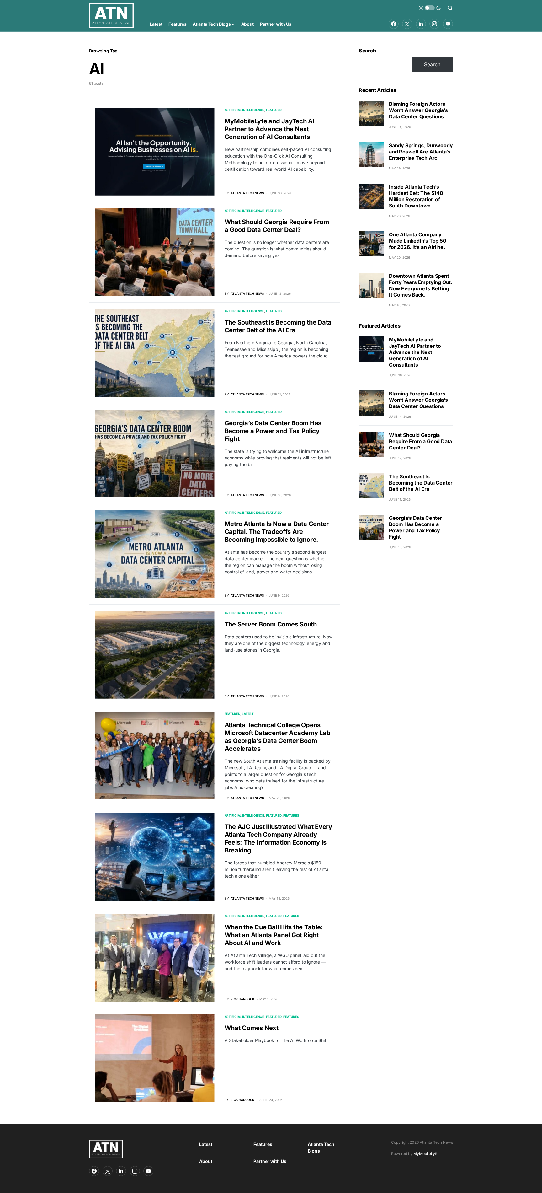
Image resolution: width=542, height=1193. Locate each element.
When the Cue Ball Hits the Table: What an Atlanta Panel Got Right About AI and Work (274, 935)
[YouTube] (448, 24)
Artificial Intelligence (244, 110)
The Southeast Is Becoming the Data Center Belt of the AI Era (278, 326)
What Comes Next (252, 1028)
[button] (429, 8)
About (205, 1161)
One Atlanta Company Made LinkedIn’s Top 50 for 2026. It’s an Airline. (417, 240)
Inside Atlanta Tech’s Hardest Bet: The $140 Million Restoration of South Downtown (416, 196)
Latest (248, 714)
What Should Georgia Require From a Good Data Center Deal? (277, 226)
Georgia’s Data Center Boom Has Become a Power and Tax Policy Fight (273, 431)
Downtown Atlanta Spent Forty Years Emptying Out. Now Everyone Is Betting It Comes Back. (420, 285)
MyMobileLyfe (425, 1153)
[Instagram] (434, 24)
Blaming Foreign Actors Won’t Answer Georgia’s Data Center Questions (418, 110)
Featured (274, 110)
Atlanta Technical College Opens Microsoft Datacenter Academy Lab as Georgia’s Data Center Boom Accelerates (278, 736)
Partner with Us (269, 1161)
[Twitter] (407, 24)
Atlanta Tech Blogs (321, 1147)
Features (291, 815)
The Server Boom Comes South (271, 624)
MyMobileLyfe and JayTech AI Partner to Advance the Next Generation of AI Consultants (270, 129)
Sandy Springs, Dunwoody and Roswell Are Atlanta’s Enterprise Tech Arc (421, 151)
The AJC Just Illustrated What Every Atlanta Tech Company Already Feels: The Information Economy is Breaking (278, 838)
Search (367, 50)
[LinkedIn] (421, 24)
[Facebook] (394, 24)
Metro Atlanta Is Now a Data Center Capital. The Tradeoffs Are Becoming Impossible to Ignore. (277, 531)
